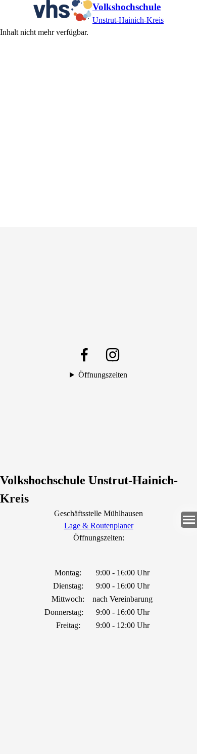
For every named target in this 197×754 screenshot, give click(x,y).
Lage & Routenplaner (98, 525)
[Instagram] (112, 355)
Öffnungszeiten (102, 374)
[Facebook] (84, 355)
